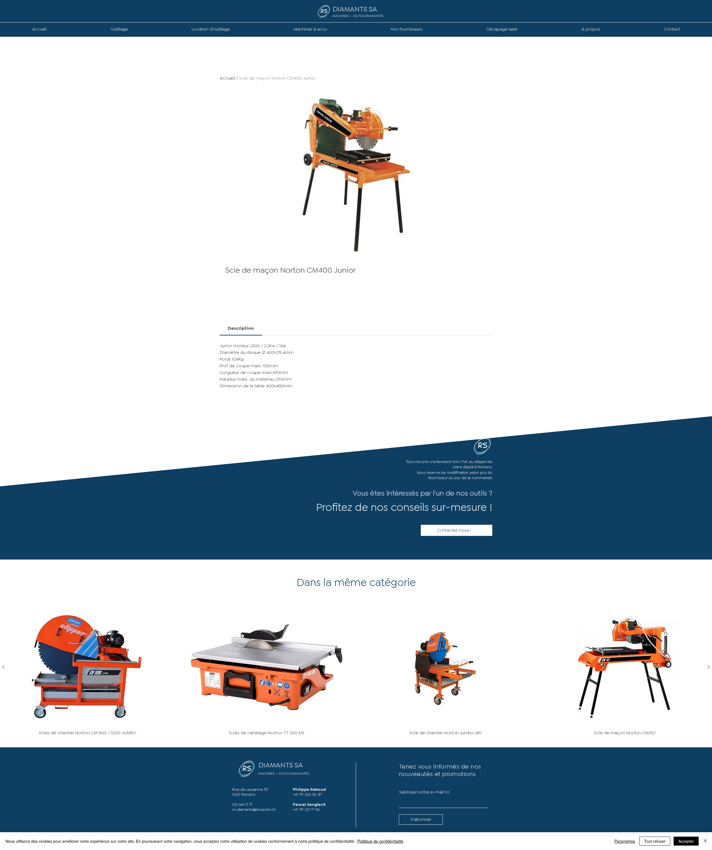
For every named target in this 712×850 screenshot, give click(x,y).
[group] (356, 673)
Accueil (227, 78)
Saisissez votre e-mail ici (424, 792)
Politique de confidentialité (380, 841)
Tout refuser (655, 841)
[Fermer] (705, 841)
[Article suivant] (708, 667)
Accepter (686, 841)
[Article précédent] (3, 667)
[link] (241, 328)
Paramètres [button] (624, 841)
